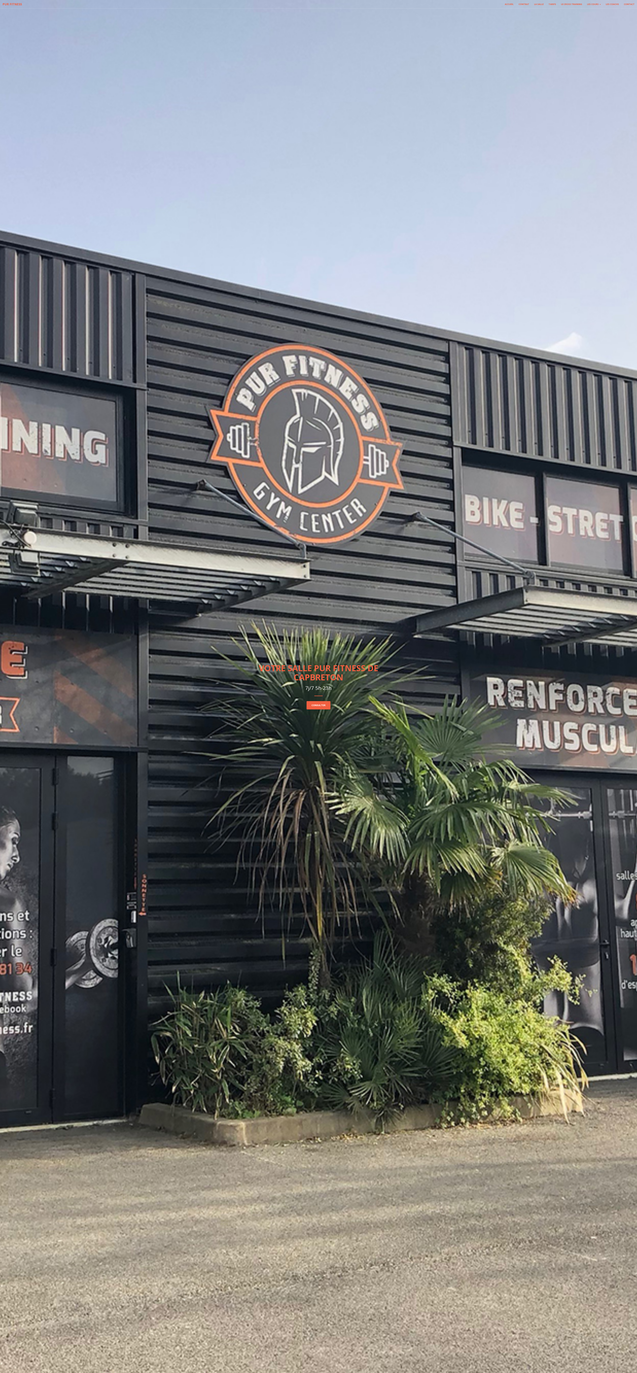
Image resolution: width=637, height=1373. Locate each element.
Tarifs (552, 4)
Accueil (509, 4)
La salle (539, 4)
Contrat (524, 4)
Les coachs (612, 4)
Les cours (593, 4)
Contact (629, 4)
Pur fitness (12, 4)
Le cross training (571, 4)
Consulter (318, 705)
